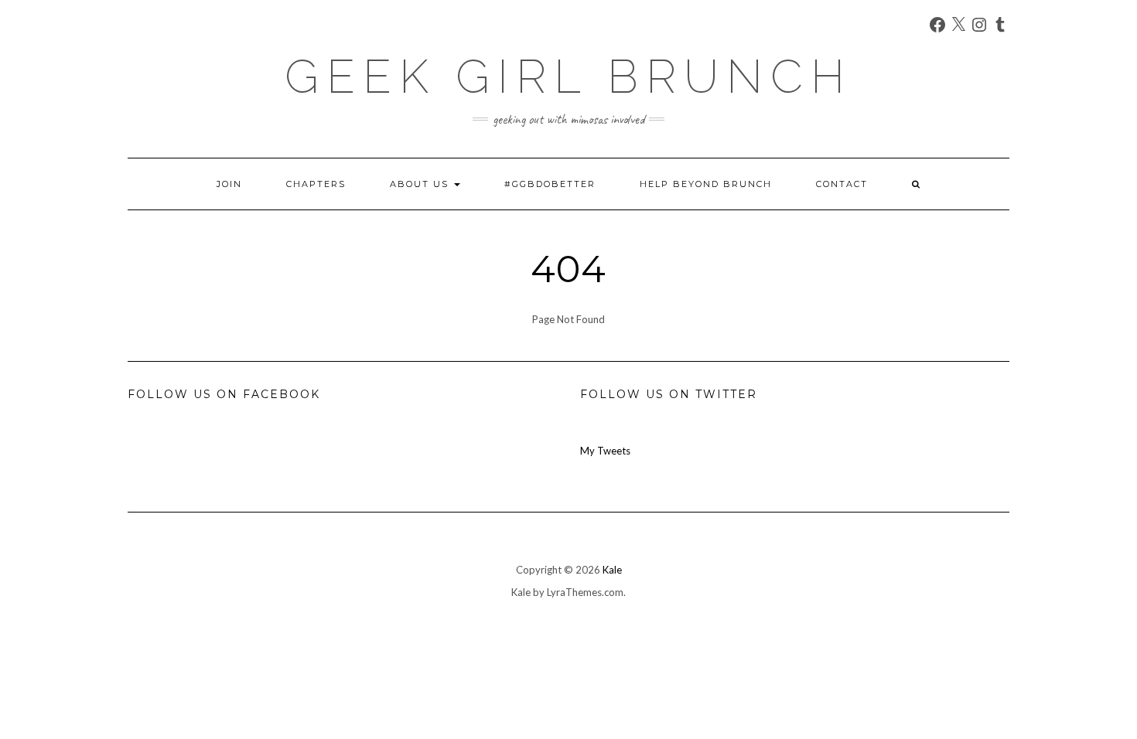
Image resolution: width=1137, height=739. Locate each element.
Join (229, 184)
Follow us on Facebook (224, 394)
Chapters (316, 184)
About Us (421, 184)
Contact (842, 184)
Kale (612, 570)
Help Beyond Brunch (706, 184)
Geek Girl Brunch (568, 76)
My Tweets (605, 450)
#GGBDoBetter (550, 184)
